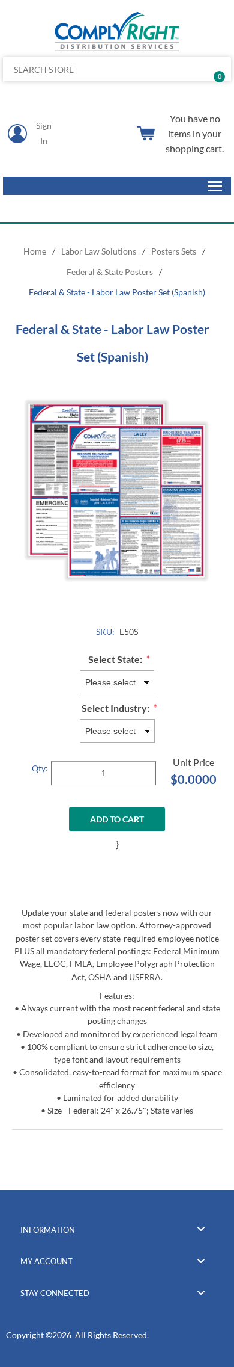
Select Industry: (116, 708)
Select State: (116, 659)
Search (217, 69)
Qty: (40, 768)
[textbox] (93, 69)
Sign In (44, 133)
